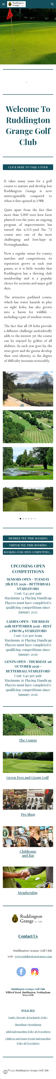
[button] (3, 4)
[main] (28, 125)
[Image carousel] (28, 503)
